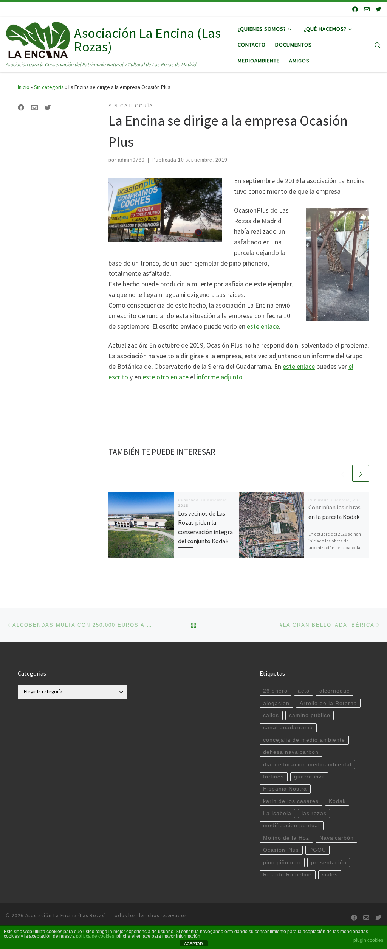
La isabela (277, 813)
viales (330, 875)
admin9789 (131, 160)
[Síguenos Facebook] (355, 9)
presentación (329, 862)
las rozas (314, 813)
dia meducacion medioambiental (307, 764)
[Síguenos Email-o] (367, 9)
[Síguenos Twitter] (378, 9)
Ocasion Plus (281, 850)
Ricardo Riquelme (287, 875)
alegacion (276, 703)
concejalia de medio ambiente (304, 740)
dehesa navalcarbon (291, 752)
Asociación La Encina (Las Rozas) (65, 915)
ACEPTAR (193, 943)
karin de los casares (291, 801)
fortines (273, 777)
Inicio (23, 87)
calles (271, 715)
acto (304, 691)
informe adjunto (220, 377)
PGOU (317, 850)
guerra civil (309, 777)
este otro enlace (165, 377)
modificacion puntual (291, 825)
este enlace (263, 326)
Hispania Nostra (285, 789)
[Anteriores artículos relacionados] (342, 473)
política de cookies (95, 936)
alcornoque (334, 691)
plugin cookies (368, 940)
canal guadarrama (288, 727)
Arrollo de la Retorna (328, 703)
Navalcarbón (336, 838)
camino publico (309, 715)
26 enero (275, 691)
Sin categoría (49, 87)
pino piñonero (282, 862)
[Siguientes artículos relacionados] (360, 473)
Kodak (337, 801)
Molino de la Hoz (286, 838)
